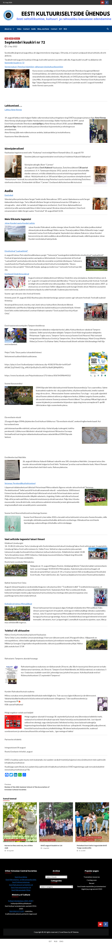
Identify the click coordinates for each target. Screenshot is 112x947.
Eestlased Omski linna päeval (17, 274)
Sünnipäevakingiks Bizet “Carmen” (39, 164)
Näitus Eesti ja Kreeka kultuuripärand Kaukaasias (25, 634)
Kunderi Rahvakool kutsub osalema (19, 691)
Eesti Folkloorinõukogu (21, 882)
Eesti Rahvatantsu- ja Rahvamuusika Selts (21, 879)
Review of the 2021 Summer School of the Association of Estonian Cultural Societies (27, 787)
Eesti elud (9, 195)
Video (19, 29)
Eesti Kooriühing (21, 877)
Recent (84, 837)
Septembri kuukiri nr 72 (14, 62)
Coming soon (92, 880)
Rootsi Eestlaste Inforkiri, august (19, 751)
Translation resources (92, 877)
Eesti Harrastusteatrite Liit (21, 887)
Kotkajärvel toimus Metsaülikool (18, 603)
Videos (23, 840)
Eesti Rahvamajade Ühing (20, 890)
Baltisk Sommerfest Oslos (15, 583)
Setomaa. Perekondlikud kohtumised (20, 483)
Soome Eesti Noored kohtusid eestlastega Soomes (26, 513)
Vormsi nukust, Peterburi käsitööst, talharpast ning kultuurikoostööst (34, 66)
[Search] (107, 29)
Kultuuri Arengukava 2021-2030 (20, 901)
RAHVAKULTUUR (16, 911)
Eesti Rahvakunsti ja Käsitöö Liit (21, 885)
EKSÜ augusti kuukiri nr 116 (51, 845)
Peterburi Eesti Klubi (94, 837)
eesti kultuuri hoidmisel (64, 156)
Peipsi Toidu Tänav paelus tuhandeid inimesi (23, 352)
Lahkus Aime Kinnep (13, 109)
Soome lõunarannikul (13, 383)
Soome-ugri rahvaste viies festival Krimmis (22, 293)
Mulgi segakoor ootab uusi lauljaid (19, 712)
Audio (33, 29)
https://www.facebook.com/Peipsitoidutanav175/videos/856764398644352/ (38, 375)
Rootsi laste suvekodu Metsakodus (19, 562)
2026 (42, 840)
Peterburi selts (81, 840)
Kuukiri (17, 38)
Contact (26, 29)
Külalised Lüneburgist (14, 543)
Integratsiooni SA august (15, 747)
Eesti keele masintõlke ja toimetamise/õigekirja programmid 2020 (91, 887)
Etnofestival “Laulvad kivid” (16, 251)
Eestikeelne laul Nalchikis (15, 457)
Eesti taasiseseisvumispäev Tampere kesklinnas (25, 325)
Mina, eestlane (43, 29)
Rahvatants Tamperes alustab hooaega (21, 658)
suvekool (91, 840)
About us (8, 29)
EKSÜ (11, 38)
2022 (6, 38)
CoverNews (63, 932)
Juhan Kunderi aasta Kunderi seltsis (20, 223)
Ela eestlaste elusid (13, 417)
